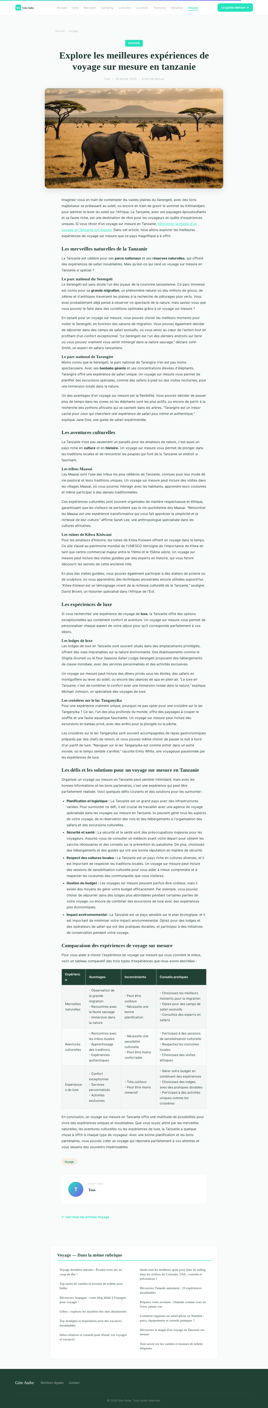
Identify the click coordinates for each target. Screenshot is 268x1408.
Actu (75, 7)
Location (142, 7)
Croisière (125, 7)
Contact (74, 1382)
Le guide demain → (235, 7)
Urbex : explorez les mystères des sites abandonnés (93, 1311)
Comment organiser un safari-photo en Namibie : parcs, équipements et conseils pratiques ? (172, 1318)
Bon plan (90, 7)
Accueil (62, 7)
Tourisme (159, 7)
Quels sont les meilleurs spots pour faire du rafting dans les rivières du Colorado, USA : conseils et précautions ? (173, 1274)
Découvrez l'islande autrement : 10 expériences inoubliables (171, 1290)
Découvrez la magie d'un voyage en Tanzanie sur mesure (172, 1332)
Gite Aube (24, 1382)
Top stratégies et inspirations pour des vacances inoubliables (91, 1323)
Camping (107, 7)
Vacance (177, 7)
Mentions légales (52, 1382)
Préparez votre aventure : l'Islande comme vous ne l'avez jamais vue (173, 1304)
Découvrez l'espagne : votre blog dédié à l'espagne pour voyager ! (93, 1300)
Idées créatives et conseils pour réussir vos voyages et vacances (93, 1337)
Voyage (193, 7)
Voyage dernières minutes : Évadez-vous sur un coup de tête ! (91, 1272)
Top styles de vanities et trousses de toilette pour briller (91, 1286)
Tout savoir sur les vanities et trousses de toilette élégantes (171, 1346)
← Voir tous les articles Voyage (85, 1217)
